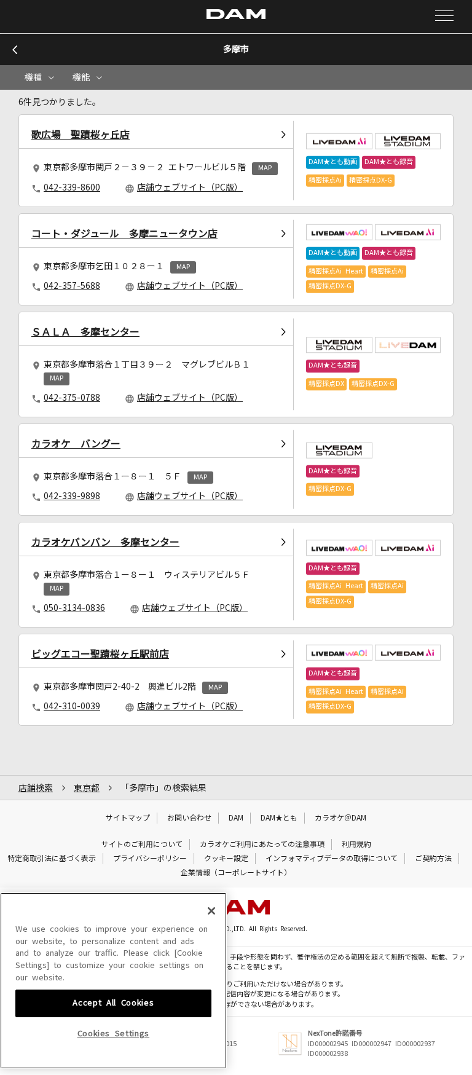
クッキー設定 (226, 858)
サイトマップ (128, 818)
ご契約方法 (433, 858)
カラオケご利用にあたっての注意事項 (262, 844)
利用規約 (356, 844)
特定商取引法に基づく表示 (51, 858)
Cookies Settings (113, 1034)
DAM (236, 818)
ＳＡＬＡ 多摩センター (85, 332)
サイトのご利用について (142, 844)
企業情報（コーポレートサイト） (236, 872)
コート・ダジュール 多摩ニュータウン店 (124, 233)
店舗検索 (35, 788)
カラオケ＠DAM (340, 818)
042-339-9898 (72, 496)
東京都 (87, 788)
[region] (113, 980)
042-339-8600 (72, 187)
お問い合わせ (189, 818)
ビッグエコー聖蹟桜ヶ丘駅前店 (100, 654)
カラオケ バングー (75, 444)
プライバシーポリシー (150, 858)
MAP (265, 168)
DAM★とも (279, 818)
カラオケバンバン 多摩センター (105, 542)
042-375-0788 (72, 397)
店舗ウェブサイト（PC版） (190, 187)
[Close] (211, 910)
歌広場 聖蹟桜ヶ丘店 (80, 135)
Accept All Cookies (113, 1003)
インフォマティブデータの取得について (332, 858)
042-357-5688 (72, 286)
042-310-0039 (72, 706)
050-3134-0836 (74, 608)
